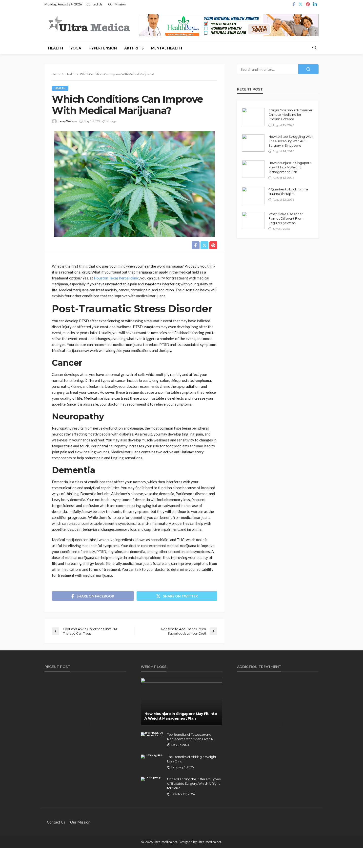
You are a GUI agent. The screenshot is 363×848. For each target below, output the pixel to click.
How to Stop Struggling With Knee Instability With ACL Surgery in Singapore (290, 141)
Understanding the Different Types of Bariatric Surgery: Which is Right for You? (193, 783)
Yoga (75, 48)
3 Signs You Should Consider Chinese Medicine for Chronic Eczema (290, 114)
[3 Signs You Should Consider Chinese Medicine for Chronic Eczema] (253, 116)
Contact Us (94, 4)
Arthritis (133, 48)
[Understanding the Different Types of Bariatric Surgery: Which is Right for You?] (152, 779)
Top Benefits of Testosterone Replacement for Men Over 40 (191, 737)
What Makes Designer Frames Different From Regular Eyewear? (285, 218)
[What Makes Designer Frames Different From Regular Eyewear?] (253, 220)
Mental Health (166, 48)
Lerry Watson (68, 121)
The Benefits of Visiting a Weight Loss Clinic (191, 759)
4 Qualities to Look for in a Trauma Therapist (288, 191)
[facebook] (294, 4)
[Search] (314, 48)
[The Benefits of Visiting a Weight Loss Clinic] (152, 756)
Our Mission (117, 4)
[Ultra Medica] (88, 24)
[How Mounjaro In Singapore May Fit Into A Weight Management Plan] (253, 169)
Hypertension (103, 48)
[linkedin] (315, 4)
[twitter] (300, 4)
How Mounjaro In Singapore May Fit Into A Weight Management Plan (290, 167)
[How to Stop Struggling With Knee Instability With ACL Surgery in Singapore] (253, 143)
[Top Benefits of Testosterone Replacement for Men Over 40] (152, 734)
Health (55, 48)
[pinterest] (308, 4)
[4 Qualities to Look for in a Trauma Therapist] (253, 195)
